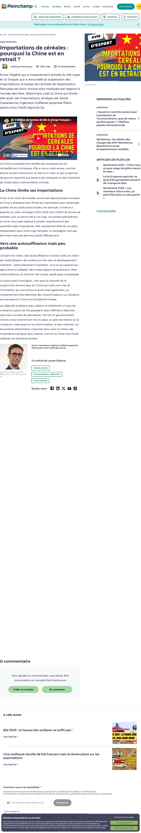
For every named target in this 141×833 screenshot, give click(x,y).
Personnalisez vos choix (124, 828)
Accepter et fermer (124, 823)
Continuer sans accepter (124, 817)
